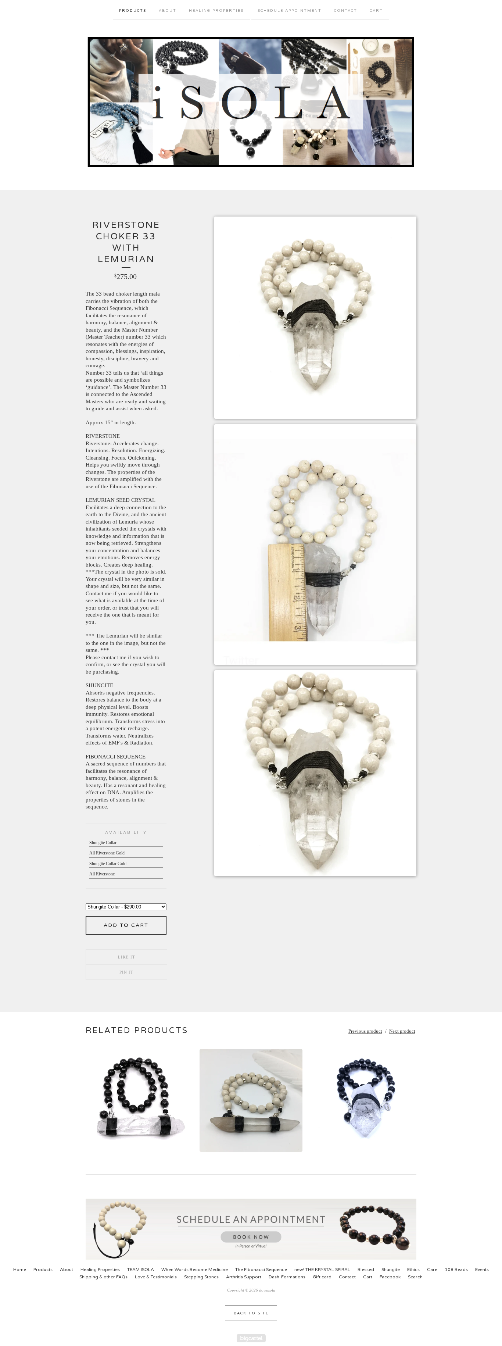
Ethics (413, 1269)
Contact (345, 10)
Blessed (366, 1269)
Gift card (322, 1276)
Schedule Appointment (290, 10)
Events (482, 1269)
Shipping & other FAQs (103, 1276)
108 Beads (456, 1269)
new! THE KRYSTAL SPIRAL (322, 1269)
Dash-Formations (287, 1276)
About (167, 10)
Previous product (365, 1031)
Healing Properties (216, 10)
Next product (402, 1031)
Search (415, 1276)
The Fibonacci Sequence (261, 1269)
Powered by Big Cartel (251, 1338)
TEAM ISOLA (140, 1269)
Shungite (390, 1269)
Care (432, 1269)
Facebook (390, 1276)
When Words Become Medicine (194, 1269)
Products (132, 10)
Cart (376, 10)
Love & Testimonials (156, 1276)
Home (19, 1269)
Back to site (251, 1313)
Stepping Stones (201, 1276)
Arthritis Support (243, 1276)
